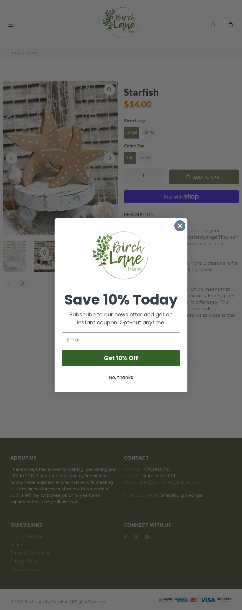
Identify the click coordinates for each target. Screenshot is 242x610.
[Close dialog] (180, 226)
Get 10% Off (121, 358)
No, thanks (121, 377)
